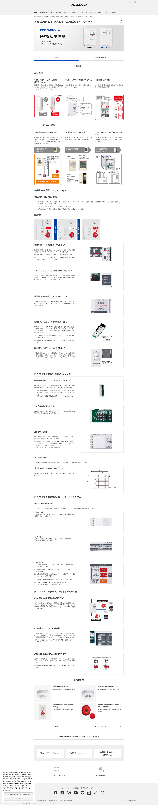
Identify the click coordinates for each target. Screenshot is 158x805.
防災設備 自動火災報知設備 (56, 16)
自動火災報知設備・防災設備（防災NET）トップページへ (78, 736)
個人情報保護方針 (53, 800)
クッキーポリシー (42, 800)
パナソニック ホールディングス (67, 800)
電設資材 (45, 16)
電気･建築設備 (38, 16)
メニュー (121, 21)
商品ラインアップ (69, 16)
